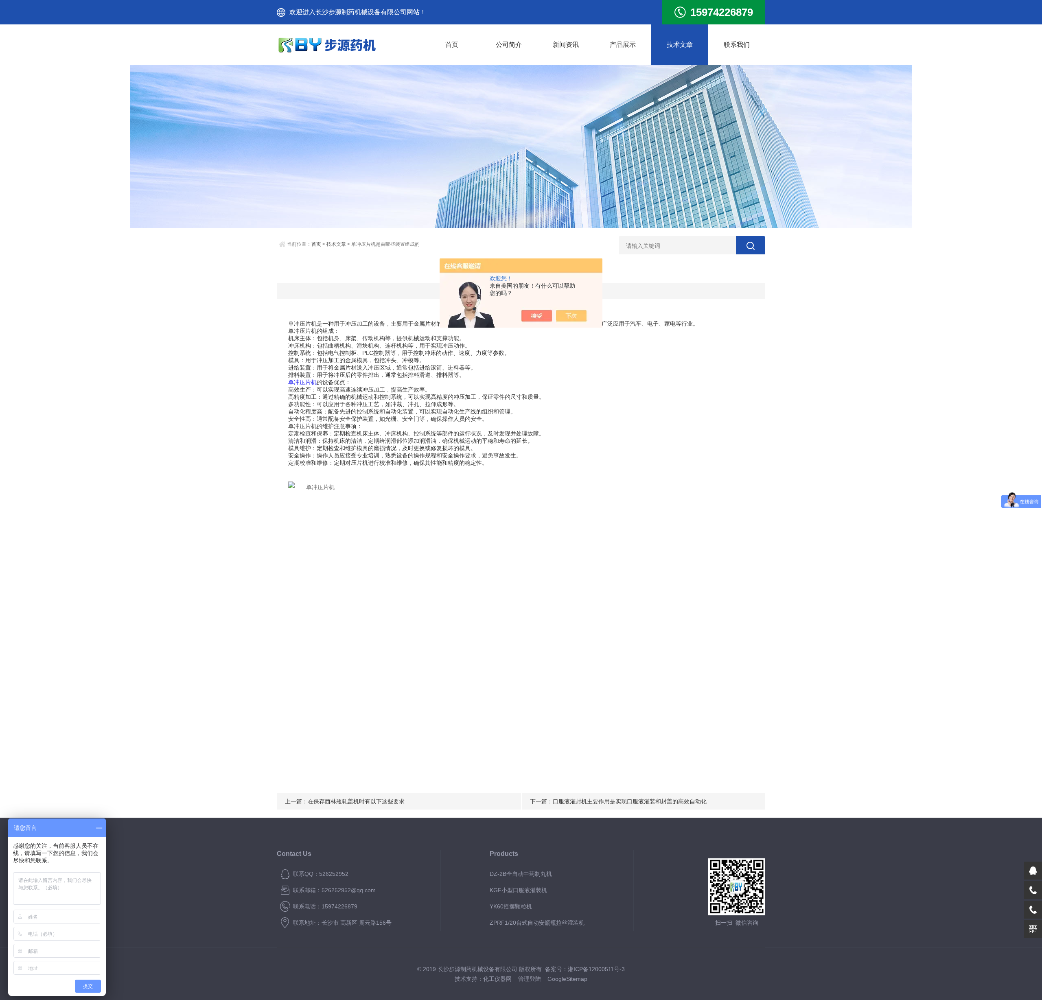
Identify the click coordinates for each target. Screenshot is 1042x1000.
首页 (451, 44)
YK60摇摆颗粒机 (511, 906)
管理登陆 (529, 979)
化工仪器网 (497, 979)
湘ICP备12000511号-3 (596, 969)
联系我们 (737, 44)
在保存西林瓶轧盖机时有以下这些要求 (356, 801)
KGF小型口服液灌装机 (518, 890)
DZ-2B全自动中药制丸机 (521, 874)
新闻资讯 (566, 44)
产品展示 (623, 44)
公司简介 (509, 44)
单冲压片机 (302, 382)
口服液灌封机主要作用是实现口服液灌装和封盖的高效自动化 (630, 801)
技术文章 (680, 44)
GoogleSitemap (567, 979)
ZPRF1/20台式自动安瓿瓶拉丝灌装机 (537, 922)
